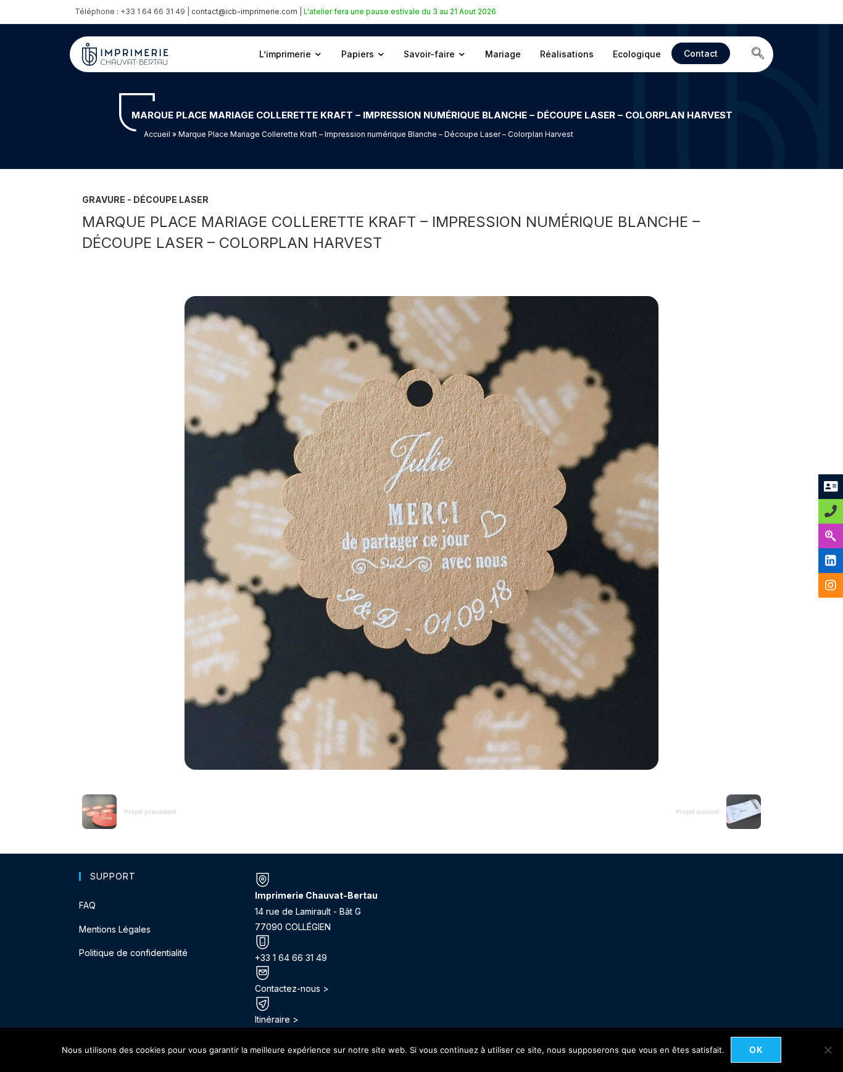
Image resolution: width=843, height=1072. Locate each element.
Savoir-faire (429, 54)
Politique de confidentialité (133, 952)
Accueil (157, 134)
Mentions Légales (115, 929)
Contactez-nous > (292, 988)
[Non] (827, 1050)
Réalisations (567, 54)
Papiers (357, 54)
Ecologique (637, 54)
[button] (757, 54)
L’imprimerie (285, 54)
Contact (701, 53)
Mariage (503, 54)
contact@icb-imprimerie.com (244, 11)
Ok (756, 1049)
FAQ (87, 905)
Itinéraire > (277, 1019)
